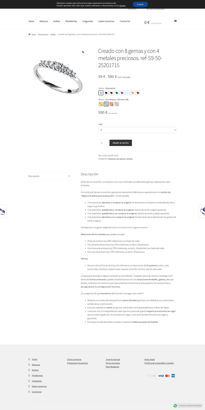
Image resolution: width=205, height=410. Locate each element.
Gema (101, 88)
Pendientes (71, 21)
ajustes (122, 5)
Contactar (125, 21)
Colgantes (87, 21)
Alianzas (43, 21)
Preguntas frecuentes (77, 363)
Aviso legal (149, 359)
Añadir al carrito (121, 142)
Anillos (56, 21)
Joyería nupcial (113, 359)
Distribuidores (112, 366)
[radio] (101, 93)
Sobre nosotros (106, 21)
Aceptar (140, 4)
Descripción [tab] (33, 176)
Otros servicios (113, 363)
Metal (101, 99)
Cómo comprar (74, 359)
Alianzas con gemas (117, 158)
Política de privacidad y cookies (159, 363)
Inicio (31, 21)
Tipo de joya (43, 34)
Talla (104, 124)
